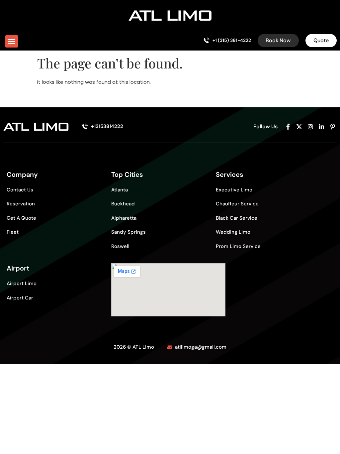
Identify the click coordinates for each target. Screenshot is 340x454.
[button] (11, 41)
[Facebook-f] (288, 127)
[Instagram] (310, 127)
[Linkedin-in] (321, 127)
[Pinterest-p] (333, 127)
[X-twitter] (299, 127)
